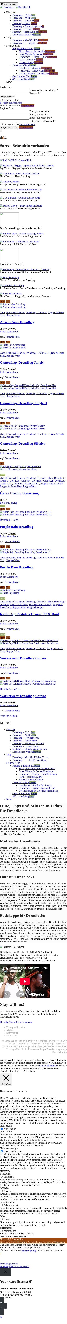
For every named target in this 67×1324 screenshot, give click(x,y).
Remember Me (10, 100)
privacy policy (28, 1250)
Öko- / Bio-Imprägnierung (19, 493)
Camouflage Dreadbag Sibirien (22, 443)
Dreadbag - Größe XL (43, 480)
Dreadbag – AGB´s (24, 18)
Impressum (11, 1035)
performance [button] (6, 1227)
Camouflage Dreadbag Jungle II (23, 403)
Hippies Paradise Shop (51, 483)
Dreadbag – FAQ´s (23, 15)
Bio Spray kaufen (8, 502)
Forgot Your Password (11, 102)
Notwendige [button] (6, 1125)
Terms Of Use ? (27, 124)
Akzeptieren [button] (30, 1071)
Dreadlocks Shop (24, 65)
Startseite (4, 716)
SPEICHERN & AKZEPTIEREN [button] (17, 1233)
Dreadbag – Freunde (26, 29)
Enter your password (40, 117)
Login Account (26, 127)
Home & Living (31, 62)
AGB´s (9, 1030)
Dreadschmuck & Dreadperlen (38, 73)
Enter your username (40, 111)
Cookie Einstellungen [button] (11, 1071)
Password (35, 93)
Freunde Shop (13, 45)
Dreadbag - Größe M (36, 312)
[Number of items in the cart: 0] (1, 130)
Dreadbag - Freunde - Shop (39, 478)
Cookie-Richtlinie (48, 1065)
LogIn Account (7, 97)
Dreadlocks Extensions (35, 68)
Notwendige (10, 1129)
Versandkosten (12, 336)
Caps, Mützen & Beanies (36, 54)
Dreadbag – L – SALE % (29, 43)
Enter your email (38, 114)
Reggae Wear (13, 315)
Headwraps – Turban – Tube (38, 57)
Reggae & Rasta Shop (26, 48)
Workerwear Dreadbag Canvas (23, 658)
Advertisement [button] (7, 1202)
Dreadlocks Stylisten (26, 34)
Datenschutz (12, 1032)
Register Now (27, 105)
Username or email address (43, 90)
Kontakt (13, 716)
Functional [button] (5, 1173)
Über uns (10, 12)
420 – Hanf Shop (23, 79)
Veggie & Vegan (35, 607)
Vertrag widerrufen (15, 1027)
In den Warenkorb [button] (9, 331)
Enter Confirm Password (42, 121)
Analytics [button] (4, 1188)
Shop (8, 37)
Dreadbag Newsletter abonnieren (16, 1022)
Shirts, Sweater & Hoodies (37, 51)
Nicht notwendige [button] (9, 1148)
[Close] (5, 1272)
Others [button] (3, 1216)
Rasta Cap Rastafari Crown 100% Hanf (29, 614)
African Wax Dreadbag (17, 322)
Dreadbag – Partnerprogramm (28, 26)
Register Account (9, 127)
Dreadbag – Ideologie (25, 20)
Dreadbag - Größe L (10, 520)
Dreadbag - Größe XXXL (26, 483)
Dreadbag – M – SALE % (30, 40)
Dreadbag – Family (24, 23)
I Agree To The (19, 124)
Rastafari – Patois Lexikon (29, 31)
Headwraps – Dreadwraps (37, 70)
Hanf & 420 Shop (19, 604)
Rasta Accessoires (31, 59)
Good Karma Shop (24, 76)
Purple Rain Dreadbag (16, 527)
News (9, 82)
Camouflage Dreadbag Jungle (22, 362)
